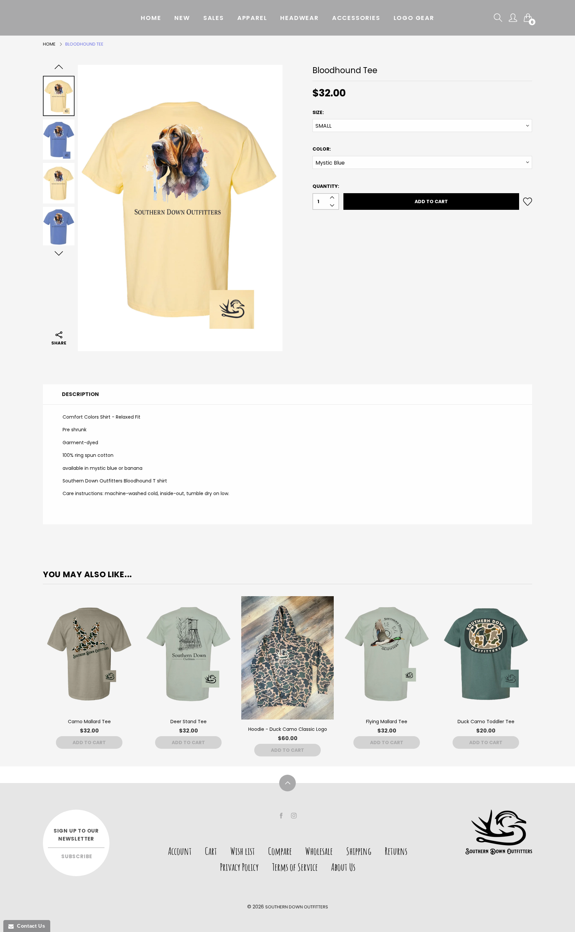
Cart (211, 851)
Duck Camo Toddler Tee (486, 722)
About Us (343, 867)
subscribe (76, 856)
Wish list (242, 851)
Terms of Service (295, 867)
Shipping (358, 851)
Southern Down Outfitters (296, 907)
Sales (213, 18)
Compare (280, 851)
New (182, 18)
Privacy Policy (239, 867)
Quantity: (325, 186)
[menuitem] (150, 18)
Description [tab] (80, 394)
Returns (396, 851)
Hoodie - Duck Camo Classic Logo (287, 729)
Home (151, 18)
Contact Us (29, 926)
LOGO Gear (414, 18)
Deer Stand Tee (188, 722)
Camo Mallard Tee (89, 722)
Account (180, 851)
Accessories (356, 18)
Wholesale (319, 851)
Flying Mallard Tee (386, 722)
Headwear (299, 18)
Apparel (252, 18)
